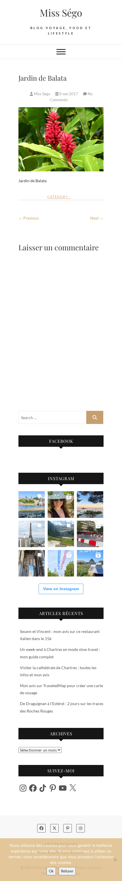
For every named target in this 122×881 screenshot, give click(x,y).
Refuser (67, 871)
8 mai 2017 (68, 94)
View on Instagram (61, 588)
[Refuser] (115, 859)
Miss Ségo (61, 12)
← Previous (28, 218)
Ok (51, 871)
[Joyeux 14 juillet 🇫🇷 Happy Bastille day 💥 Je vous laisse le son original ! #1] (61, 563)
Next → (97, 218)
